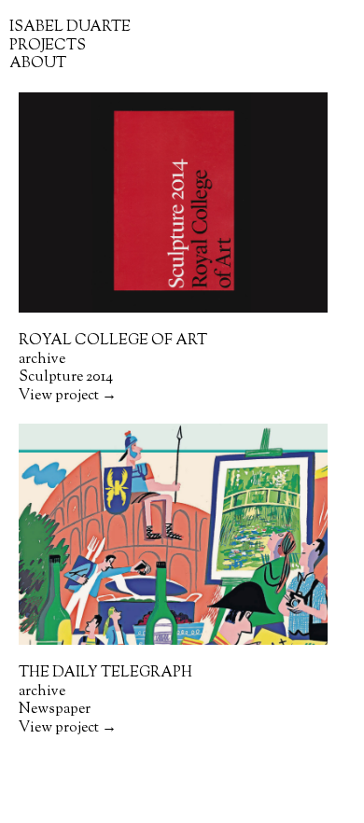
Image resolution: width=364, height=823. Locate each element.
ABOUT (37, 63)
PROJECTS (47, 45)
